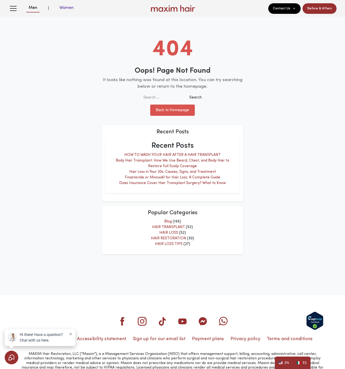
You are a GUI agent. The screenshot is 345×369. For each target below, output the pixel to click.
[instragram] (142, 321)
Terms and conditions (290, 339)
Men (33, 8)
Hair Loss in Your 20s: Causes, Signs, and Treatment (172, 172)
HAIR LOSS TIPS (169, 244)
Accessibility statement (101, 339)
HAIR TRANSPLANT (168, 227)
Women (66, 8)
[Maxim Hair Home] (172, 8)
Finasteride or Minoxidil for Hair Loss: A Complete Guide (172, 177)
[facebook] (122, 321)
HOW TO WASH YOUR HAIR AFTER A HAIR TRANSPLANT (172, 155)
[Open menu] (13, 8)
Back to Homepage (172, 110)
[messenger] (203, 321)
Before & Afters (319, 8)
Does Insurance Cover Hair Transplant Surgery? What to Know (172, 183)
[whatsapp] (223, 321)
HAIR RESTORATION (168, 238)
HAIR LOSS (168, 233)
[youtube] (182, 321)
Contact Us (281, 8)
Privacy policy (245, 339)
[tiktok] (162, 321)
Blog (168, 221)
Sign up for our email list (159, 339)
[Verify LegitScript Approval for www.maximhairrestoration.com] (314, 321)
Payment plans (208, 339)
